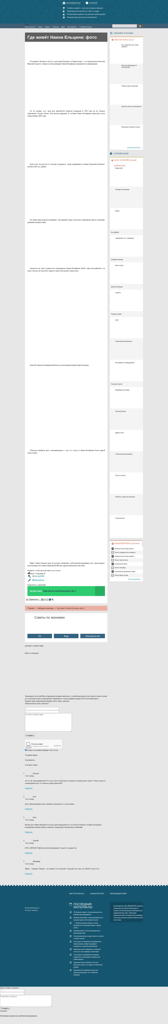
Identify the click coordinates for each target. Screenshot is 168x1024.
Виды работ (119, 168)
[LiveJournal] (52, 599)
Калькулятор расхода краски (124, 549)
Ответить (28, 788)
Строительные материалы (123, 341)
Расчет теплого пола (121, 560)
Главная (30, 608)
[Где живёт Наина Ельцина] (64, 106)
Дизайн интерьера (117, 287)
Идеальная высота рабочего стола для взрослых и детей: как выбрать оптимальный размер (88, 965)
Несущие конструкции (122, 189)
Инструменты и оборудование (124, 363)
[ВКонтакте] (42, 599)
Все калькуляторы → (135, 579)
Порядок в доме (116, 314)
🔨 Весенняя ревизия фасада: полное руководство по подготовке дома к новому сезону (87, 925)
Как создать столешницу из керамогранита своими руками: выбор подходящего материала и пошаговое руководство (87, 944)
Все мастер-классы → (134, 147)
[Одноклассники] (45, 599)
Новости (118, 293)
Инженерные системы (122, 390)
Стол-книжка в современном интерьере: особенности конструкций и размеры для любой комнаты (87, 957)
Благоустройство (120, 411)
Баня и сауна (119, 265)
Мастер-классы (76, 894)
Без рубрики (115, 232)
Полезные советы (116, 384)
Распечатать (39, 580)
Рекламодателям (73, 3)
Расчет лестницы (120, 568)
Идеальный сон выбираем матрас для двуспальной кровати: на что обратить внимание (86, 972)
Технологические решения (123, 454)
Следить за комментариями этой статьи (42, 750)
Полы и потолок (120, 475)
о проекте (93, 3)
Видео (117, 211)
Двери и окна (119, 433)
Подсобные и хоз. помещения (124, 238)
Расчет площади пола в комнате (125, 552)
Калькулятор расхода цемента (124, 556)
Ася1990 (41, 576)
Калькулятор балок (121, 564)
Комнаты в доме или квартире (125, 497)
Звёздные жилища (45, 608)
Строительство (120, 518)
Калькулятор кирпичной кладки (125, 571)
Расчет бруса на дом (121, 575)
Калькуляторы (97, 894)
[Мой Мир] (50, 599)
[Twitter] (47, 599)
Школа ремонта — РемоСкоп (39, 11)
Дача (117, 320)
